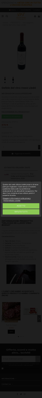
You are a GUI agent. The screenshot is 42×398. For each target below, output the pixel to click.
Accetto (21, 206)
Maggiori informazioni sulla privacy (17, 198)
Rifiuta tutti (21, 212)
